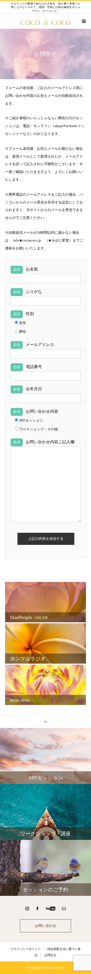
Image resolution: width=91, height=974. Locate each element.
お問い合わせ (45, 926)
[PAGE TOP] (45, 721)
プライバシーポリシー (25, 949)
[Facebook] (37, 908)
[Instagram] (27, 908)
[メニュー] (83, 21)
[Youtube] (50, 908)
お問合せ (50, 955)
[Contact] (63, 908)
